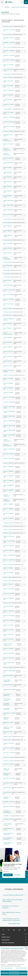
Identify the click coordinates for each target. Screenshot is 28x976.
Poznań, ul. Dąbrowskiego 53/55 (12, 426)
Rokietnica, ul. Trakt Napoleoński (12, 727)
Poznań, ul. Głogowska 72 (11, 504)
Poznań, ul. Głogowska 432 (11, 481)
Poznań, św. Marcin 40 (12, 366)
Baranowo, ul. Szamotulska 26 (12, 30)
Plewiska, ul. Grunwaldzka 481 (12, 127)
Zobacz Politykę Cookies (21, 968)
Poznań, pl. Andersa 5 (13, 308)
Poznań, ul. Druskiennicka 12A (12, 449)
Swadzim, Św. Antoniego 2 (12, 769)
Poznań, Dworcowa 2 (13, 219)
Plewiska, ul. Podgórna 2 (13, 131)
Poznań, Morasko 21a (12, 281)
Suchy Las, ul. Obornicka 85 (11, 748)
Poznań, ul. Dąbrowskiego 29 (11, 421)
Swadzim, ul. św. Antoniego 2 (11, 774)
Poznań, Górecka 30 (13, 240)
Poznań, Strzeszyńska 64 (12, 357)
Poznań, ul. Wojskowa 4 (13, 667)
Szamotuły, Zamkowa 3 (12, 819)
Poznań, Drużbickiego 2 (12, 215)
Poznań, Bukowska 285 (12, 191)
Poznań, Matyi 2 (12, 270)
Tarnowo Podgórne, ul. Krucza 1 (12, 829)
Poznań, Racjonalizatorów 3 (13, 333)
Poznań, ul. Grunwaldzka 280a (12, 541)
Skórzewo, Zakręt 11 (13, 736)
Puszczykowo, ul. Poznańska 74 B (12, 713)
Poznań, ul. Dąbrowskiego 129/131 (12, 407)
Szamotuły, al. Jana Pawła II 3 (11, 778)
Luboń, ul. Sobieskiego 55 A (11, 91)
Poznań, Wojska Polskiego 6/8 (13, 680)
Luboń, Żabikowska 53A (12, 100)
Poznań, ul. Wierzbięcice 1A (11, 654)
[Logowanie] (26, 2)
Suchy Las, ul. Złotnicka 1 (11, 764)
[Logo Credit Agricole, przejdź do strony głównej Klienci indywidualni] (9, 2)
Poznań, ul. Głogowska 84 (11, 509)
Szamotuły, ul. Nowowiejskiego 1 (12, 811)
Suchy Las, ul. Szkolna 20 (13, 757)
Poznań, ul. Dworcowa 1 (13, 463)
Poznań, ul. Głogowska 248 (11, 471)
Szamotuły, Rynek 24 (13, 788)
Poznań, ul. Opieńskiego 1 (11, 589)
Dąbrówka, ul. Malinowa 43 (11, 38)
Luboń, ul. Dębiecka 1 (12, 77)
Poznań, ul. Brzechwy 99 (13, 375)
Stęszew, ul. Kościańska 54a (11, 744)
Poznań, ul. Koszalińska (13, 564)
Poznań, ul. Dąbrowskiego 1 (11, 402)
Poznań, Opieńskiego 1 (12, 285)
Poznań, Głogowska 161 (12, 226)
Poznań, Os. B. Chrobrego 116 (12, 290)
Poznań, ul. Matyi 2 (12, 577)
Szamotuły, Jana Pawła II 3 (12, 783)
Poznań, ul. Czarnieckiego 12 (11, 398)
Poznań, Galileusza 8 (13, 222)
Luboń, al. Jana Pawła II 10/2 (13, 70)
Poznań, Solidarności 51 (12, 347)
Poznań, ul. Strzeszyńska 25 (11, 621)
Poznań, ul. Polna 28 (12, 602)
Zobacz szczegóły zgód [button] (6, 968)
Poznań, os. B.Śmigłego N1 (12, 295)
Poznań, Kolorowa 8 (13, 262)
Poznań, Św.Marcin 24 (12, 361)
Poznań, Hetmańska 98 (12, 248)
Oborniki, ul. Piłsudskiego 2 (11, 117)
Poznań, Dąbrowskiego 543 (12, 205)
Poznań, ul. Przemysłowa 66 (11, 616)
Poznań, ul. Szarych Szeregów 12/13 (12, 644)
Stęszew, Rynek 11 (13, 739)
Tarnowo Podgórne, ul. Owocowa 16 (12, 834)
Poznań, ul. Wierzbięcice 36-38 (12, 663)
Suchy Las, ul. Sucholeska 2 (11, 753)
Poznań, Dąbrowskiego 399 (12, 201)
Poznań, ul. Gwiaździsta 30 (11, 546)
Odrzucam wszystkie (14, 974)
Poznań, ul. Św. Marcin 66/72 (11, 630)
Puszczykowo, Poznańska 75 (13, 709)
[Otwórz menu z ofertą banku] (2, 2)
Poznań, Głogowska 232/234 (13, 236)
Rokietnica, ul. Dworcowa (11, 718)
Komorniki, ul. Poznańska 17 (11, 60)
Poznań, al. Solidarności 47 (11, 158)
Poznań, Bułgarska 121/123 (12, 196)
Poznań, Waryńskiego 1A (12, 676)
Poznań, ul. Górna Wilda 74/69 (12, 537)
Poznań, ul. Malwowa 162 (11, 568)
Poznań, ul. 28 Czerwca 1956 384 (12, 371)
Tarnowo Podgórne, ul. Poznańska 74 (12, 838)
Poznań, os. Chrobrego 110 (11, 300)
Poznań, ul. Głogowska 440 (11, 490)
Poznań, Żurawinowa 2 (12, 685)
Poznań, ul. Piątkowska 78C (11, 598)
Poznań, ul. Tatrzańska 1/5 (11, 649)
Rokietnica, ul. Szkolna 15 (11, 723)
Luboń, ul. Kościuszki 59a (11, 81)
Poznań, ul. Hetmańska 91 (11, 551)
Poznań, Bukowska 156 (12, 168)
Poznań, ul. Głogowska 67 (13, 495)
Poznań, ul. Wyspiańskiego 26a (12, 671)
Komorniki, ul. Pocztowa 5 (11, 56)
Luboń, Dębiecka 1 (13, 74)
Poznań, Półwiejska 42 (12, 328)
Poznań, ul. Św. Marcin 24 (11, 625)
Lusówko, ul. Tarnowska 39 (11, 105)
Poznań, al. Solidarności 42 (12, 140)
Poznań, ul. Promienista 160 (11, 611)
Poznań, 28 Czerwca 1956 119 (13, 135)
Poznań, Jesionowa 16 (12, 253)
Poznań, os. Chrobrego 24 (11, 304)
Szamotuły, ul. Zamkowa (13, 815)
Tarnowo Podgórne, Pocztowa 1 (13, 824)
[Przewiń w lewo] (2, 7)
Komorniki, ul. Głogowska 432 (11, 51)
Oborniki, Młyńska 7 (13, 109)
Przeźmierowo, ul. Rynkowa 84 (12, 695)
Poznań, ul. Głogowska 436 (11, 486)
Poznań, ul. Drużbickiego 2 (11, 454)
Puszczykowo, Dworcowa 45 (13, 704)
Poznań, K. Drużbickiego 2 (12, 258)
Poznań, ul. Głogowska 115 (11, 467)
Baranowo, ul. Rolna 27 (13, 26)
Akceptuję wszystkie (14, 971)
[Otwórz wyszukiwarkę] (22, 2)
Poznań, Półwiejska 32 (12, 324)
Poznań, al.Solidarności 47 (12, 163)
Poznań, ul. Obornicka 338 (11, 584)
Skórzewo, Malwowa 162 (12, 732)
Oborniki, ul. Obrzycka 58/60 (11, 113)
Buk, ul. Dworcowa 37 (12, 34)
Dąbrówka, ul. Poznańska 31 (11, 43)
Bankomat (7, 7)
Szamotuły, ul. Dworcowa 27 (11, 802)
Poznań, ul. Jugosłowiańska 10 (12, 555)
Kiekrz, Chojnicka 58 (13, 47)
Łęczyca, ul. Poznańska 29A (11, 65)
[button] (26, 947)
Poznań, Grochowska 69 (12, 244)
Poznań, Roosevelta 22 (12, 338)
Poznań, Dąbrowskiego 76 (12, 210)
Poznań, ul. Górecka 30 (13, 522)
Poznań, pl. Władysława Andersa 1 (12, 319)
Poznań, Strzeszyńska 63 (12, 352)
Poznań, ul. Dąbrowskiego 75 (13, 440)
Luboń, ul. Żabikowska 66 (11, 95)
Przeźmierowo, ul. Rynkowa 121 (12, 690)
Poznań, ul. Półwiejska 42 (11, 607)
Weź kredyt (8, 875)
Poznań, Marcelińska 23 (12, 266)
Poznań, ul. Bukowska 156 (11, 379)
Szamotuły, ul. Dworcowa (11, 797)
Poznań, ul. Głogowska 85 (11, 514)
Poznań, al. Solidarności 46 (13, 149)
